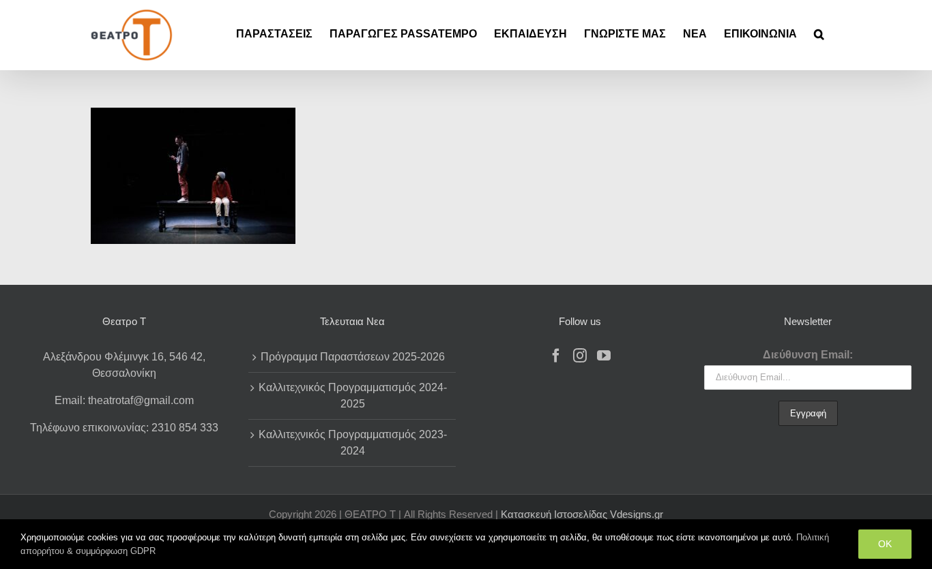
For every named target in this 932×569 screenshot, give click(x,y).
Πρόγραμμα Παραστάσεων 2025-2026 (353, 357)
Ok (885, 543)
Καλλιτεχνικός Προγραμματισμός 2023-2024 (353, 443)
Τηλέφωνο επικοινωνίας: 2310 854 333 (124, 427)
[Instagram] (580, 356)
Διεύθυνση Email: (808, 354)
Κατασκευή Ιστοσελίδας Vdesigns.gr (582, 514)
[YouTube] (604, 356)
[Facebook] (556, 356)
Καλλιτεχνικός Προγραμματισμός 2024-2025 (353, 396)
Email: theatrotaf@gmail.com (124, 400)
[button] (819, 34)
